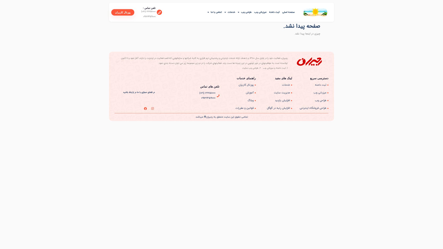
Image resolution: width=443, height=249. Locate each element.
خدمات (231, 12)
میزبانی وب (260, 12)
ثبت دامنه (274, 12)
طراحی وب (246, 12)
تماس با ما (216, 12)
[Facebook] (145, 108)
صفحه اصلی (288, 12)
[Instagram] (152, 108)
